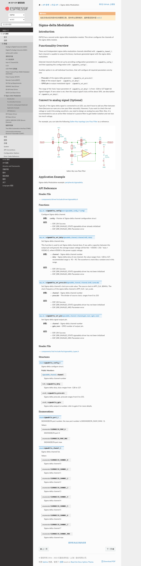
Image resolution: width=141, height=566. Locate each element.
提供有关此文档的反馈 (77, 543)
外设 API (55, 5)
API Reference (11, 111)
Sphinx (45, 562)
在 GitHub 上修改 (108, 4)
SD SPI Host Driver (12, 89)
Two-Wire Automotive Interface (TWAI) (18, 128)
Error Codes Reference (11, 156)
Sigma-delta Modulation (13, 96)
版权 (4, 179)
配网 (5, 140)
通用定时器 (9, 56)
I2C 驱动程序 (10, 59)
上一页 (44, 549)
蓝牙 (5, 37)
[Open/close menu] (1, 34)
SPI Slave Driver (11, 117)
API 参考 (5, 34)
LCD (7, 65)
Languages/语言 (8, 185)
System (6, 146)
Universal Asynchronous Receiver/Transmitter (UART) (15, 132)
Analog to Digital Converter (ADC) (16, 47)
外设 (5, 44)
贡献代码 (6, 169)
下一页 (109, 549)
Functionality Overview (14, 102)
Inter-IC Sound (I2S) (12, 62)
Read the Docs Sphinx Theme (82, 562)
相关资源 (6, 176)
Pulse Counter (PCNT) (12, 77)
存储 (5, 143)
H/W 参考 (6, 159)
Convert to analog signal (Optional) (17, 105)
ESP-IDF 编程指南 (17, 3)
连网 (5, 40)
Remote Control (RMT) (13, 80)
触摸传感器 (9, 125)
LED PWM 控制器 (11, 69)
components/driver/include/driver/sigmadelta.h (59, 199)
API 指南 (5, 163)
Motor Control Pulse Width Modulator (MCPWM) (18, 73)
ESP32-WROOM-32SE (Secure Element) (15, 121)
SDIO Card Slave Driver (13, 93)
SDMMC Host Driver (12, 86)
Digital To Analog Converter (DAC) (16, 50)
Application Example (13, 108)
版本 (4, 173)
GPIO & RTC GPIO (12, 53)
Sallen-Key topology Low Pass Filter (83, 122)
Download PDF (109, 561)
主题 (61, 562)
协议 (5, 137)
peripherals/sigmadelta (74, 182)
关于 (4, 182)
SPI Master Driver (11, 114)
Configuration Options (11, 153)
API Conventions (9, 150)
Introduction (11, 99)
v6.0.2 (99, 18)
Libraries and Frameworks (11, 166)
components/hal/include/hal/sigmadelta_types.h (60, 351)
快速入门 (6, 30)
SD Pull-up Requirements (13, 83)
